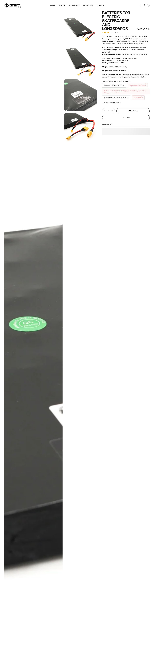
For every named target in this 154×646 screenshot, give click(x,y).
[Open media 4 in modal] (80, 95)
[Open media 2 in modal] (80, 27)
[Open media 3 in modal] (80, 61)
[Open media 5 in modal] (80, 129)
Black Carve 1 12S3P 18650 (137, 85)
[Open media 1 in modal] (33, 327)
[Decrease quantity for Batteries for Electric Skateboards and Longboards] (104, 110)
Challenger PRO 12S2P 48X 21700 (114, 85)
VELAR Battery (138, 97)
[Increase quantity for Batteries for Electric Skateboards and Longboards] (113, 110)
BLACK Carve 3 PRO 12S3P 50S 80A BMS (116, 97)
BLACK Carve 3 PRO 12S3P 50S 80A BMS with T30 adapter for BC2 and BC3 (125, 91)
